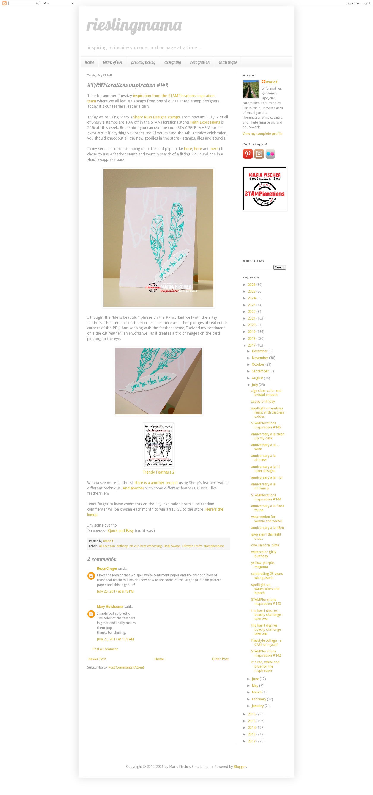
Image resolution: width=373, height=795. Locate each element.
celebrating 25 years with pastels (267, 576)
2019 (252, 332)
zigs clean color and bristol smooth (266, 393)
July (255, 385)
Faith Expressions (205, 122)
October (258, 364)
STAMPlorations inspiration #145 (266, 425)
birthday (122, 546)
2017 (252, 345)
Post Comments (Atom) (126, 667)
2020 (252, 325)
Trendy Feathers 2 (158, 472)
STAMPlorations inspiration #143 (266, 601)
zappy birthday (263, 401)
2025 (252, 291)
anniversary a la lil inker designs (265, 469)
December (260, 351)
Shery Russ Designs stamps (156, 117)
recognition (200, 62)
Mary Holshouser (110, 607)
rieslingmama (134, 24)
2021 (252, 318)
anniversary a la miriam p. (263, 486)
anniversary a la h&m (267, 528)
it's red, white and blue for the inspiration (265, 666)
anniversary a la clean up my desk (267, 436)
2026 (252, 285)
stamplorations (214, 546)
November (260, 358)
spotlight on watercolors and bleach (265, 589)
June (256, 679)
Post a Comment (105, 649)
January (258, 706)
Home (159, 659)
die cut (134, 546)
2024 (252, 298)
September (261, 371)
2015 (252, 721)
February (259, 699)
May (255, 686)
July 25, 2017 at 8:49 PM (115, 591)
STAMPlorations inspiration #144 (266, 497)
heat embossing (151, 546)
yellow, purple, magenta (263, 565)
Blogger (240, 767)
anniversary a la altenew (263, 458)
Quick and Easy (121, 530)
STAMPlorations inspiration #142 (266, 653)
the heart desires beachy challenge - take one (267, 629)
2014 (252, 728)
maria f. (272, 82)
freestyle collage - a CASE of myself (266, 642)
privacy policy (143, 62)
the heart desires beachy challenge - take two (267, 614)
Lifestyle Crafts (192, 546)
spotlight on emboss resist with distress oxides (267, 412)
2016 (252, 714)
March (257, 692)
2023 (252, 305)
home (89, 62)
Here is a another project (156, 483)
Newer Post (97, 659)
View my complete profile (263, 134)
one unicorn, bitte (265, 545)
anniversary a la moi (267, 477)
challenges (228, 62)
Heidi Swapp (172, 546)
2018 (252, 339)
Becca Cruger (107, 568)
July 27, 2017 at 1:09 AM (115, 639)
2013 (252, 734)
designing (172, 62)
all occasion (107, 546)
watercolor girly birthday (263, 554)
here (188, 149)
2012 (252, 741)
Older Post (220, 659)
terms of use (112, 62)
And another (133, 488)
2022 (252, 312)
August (258, 378)
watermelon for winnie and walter (266, 519)
